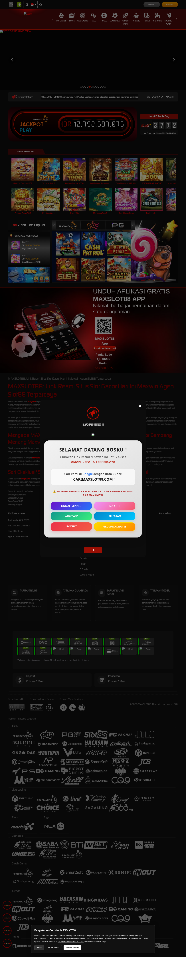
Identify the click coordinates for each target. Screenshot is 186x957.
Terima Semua (72, 948)
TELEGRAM (115, 516)
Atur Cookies (54, 948)
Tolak (39, 948)
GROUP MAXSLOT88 (114, 526)
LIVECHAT (71, 526)
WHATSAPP (71, 516)
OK (93, 550)
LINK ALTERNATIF (71, 506)
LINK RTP (114, 506)
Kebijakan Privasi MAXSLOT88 (71, 941)
